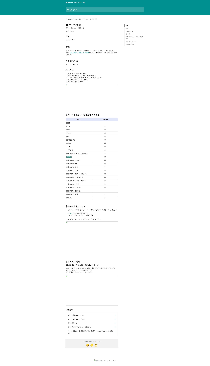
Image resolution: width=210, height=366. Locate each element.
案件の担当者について (131, 41)
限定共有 (69, 157)
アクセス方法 (129, 31)
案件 (80, 19)
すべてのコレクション (71, 19)
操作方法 (128, 34)
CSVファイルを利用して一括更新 (79, 53)
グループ (70, 213)
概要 (127, 28)
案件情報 (85, 19)
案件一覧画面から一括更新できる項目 (134, 37)
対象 (127, 25)
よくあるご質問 (130, 44)
